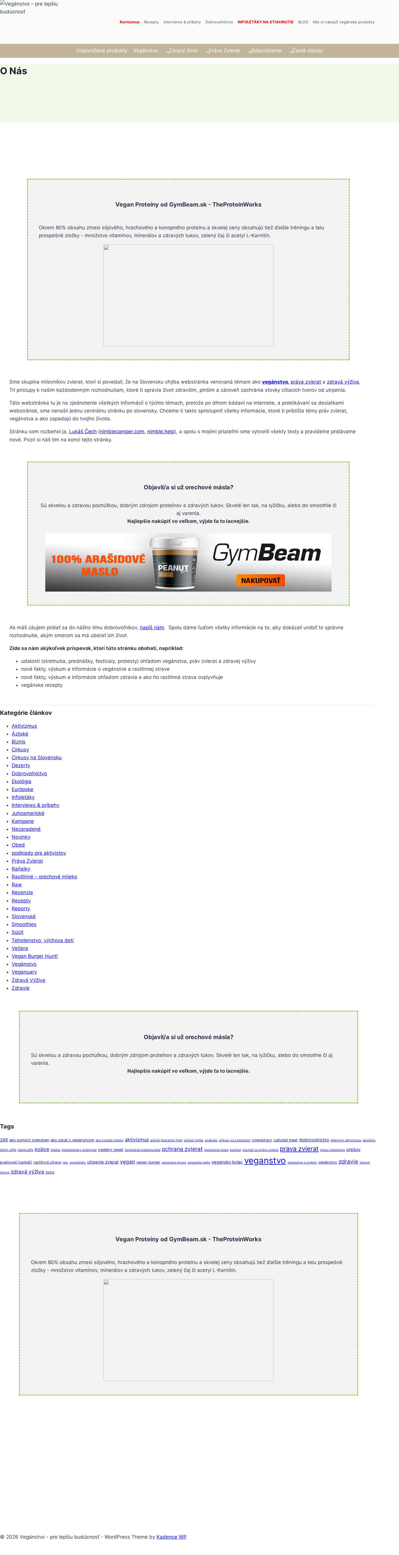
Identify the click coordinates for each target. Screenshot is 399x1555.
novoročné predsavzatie (142, 1150)
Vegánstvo (24, 964)
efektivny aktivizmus (346, 1140)
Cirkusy (20, 750)
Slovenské (24, 916)
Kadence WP (172, 1537)
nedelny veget (110, 1149)
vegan (127, 1162)
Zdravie (21, 988)
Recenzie (22, 892)
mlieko (55, 1150)
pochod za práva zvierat (260, 1150)
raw (65, 1162)
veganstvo (265, 1160)
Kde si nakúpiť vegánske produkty (343, 22)
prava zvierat (299, 1148)
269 (4, 1140)
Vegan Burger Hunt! (35, 956)
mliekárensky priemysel (79, 1150)
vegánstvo (275, 382)
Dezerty (21, 765)
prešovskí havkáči (16, 1162)
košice (42, 1149)
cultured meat (285, 1140)
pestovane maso (216, 1150)
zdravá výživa (343, 382)
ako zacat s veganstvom (72, 1140)
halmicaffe (25, 1150)
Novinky (21, 837)
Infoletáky (23, 797)
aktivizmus (137, 1140)
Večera (20, 948)
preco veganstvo (332, 1150)
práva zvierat (306, 382)
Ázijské (20, 734)
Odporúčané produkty (101, 50)
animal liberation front (166, 1140)
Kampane (23, 821)
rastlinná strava (47, 1162)
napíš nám (152, 627)
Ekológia (21, 781)
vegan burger (148, 1162)
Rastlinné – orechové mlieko (44, 877)
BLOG (303, 22)
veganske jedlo (199, 1162)
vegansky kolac (227, 1162)
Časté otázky (307, 50)
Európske (22, 789)
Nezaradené (26, 829)
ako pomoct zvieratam (29, 1140)
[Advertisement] (175, 1455)
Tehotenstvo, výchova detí (43, 940)
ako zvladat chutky (110, 1140)
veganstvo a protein (302, 1162)
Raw (17, 884)
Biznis (18, 742)
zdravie (348, 1161)
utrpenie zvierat (103, 1162)
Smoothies (24, 924)
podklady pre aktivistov (39, 853)
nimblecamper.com (122, 431)
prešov (353, 1149)
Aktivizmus (24, 726)
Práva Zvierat (27, 861)
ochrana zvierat (182, 1148)
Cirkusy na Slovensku (37, 757)
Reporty (21, 908)
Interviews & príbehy (182, 22)
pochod (235, 1150)
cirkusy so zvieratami (234, 1140)
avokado (211, 1140)
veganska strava (174, 1162)
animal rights (193, 1140)
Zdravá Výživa (28, 980)
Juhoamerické (28, 813)
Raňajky (21, 869)
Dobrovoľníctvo (219, 22)
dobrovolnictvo (314, 1140)
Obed (18, 845)
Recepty (151, 22)
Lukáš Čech (83, 431)
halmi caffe (8, 1150)
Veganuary (24, 972)
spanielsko (78, 1162)
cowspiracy (262, 1140)
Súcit (17, 932)
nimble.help (160, 431)
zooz (50, 1172)
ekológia (369, 1140)
